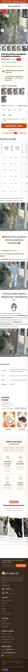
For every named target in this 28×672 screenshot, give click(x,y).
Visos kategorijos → (20, 408)
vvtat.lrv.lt (18, 662)
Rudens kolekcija (6, 600)
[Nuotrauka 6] (24, 48)
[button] (2, 6)
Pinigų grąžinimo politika (8, 639)
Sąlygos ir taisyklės (7, 636)
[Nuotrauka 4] (14, 48)
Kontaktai (4, 621)
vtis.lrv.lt (4, 663)
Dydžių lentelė (22, 105)
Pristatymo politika (7, 642)
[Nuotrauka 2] (4, 48)
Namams (4, 611)
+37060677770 (9, 649)
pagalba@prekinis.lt (10, 652)
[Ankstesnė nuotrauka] (2, 30)
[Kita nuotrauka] (25, 30)
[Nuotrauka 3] (9, 48)
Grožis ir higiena (6, 613)
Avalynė (4, 608)
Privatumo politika (7, 633)
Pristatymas (5, 626)
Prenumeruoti (21, 565)
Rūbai (3, 605)
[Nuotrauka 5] (19, 48)
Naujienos (4, 603)
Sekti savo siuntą (6, 623)
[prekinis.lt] (10, 573)
